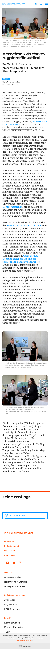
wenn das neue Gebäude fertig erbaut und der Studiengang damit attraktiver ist (21, 258)
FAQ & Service (12, 609)
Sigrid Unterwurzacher (11, 82)
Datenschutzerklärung (24, 640)
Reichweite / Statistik (16, 581)
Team (7, 631)
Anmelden (9, 599)
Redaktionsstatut (11, 546)
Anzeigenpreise (12, 577)
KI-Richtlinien (10, 555)
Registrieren (10, 604)
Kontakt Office (12, 622)
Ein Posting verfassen (18, 515)
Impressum (9, 541)
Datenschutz (9, 550)
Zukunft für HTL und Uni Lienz (24, 225)
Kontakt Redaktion (14, 627)
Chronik (6, 79)
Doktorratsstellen (12, 206)
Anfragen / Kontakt (14, 586)
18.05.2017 (6, 85)
